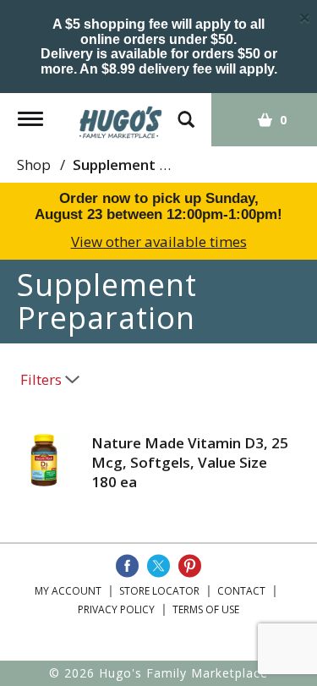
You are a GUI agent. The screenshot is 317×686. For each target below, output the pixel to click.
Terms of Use (205, 609)
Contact (241, 591)
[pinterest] (189, 566)
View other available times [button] (159, 241)
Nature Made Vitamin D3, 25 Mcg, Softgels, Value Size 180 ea (189, 462)
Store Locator (159, 591)
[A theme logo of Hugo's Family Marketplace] (120, 116)
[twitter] (158, 566)
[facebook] (127, 566)
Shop (34, 164)
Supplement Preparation (157, 164)
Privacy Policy (116, 609)
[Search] (186, 111)
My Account (68, 591)
